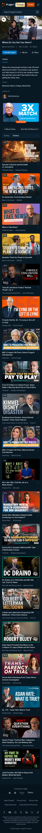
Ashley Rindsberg (21, 170)
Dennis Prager (18, 325)
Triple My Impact (9, 52)
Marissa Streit (16, 455)
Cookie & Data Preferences (28, 805)
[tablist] (21, 60)
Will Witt (19, 200)
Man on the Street (8, 47)
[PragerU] (8, 5)
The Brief (5, 390)
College (18, 86)
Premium (20, 5)
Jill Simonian (17, 520)
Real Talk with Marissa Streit (11, 585)
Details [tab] (5, 59)
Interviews (5, 358)
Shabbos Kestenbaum (18, 390)
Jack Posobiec (18, 778)
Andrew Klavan (21, 230)
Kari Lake (16, 488)
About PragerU (9, 800)
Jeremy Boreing (28, 293)
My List (24, 52)
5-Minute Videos (10, 129)
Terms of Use (33, 800)
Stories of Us (6, 488)
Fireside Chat (6, 325)
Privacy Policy (21, 800)
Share (36, 52)
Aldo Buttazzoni (13, 96)
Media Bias (26, 86)
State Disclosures (10, 805)
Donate (30, 5)
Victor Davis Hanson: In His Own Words (15, 423)
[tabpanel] (21, 82)
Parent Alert (6, 520)
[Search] (37, 12)
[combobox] (25, 135)
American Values (8, 86)
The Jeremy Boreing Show (11, 293)
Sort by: (6, 136)
